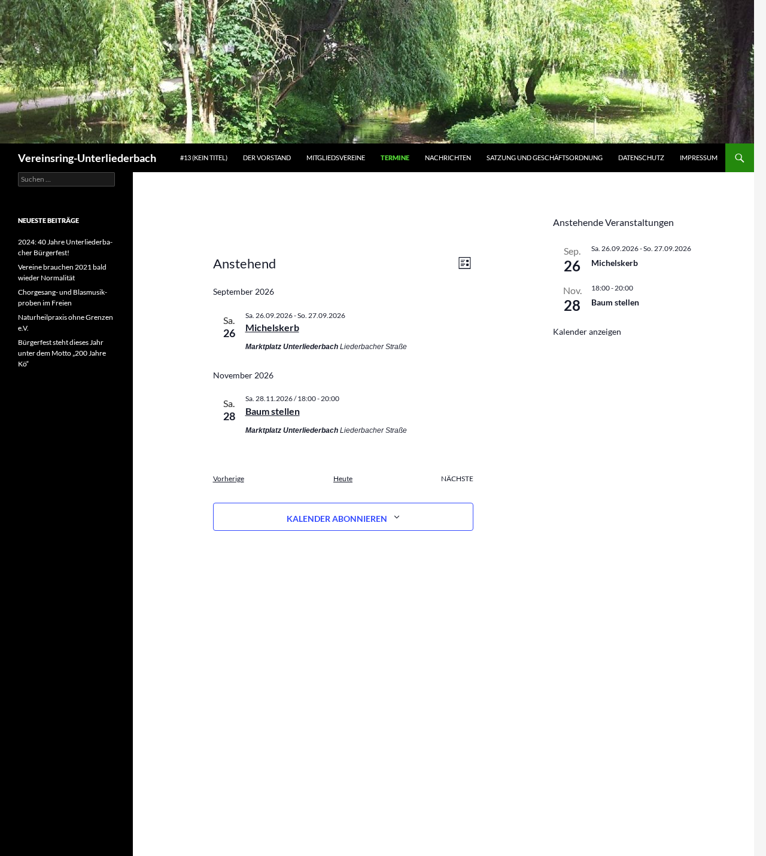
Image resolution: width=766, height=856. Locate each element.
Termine (395, 157)
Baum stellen (272, 411)
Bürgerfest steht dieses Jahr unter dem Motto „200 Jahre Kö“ (62, 353)
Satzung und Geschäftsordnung (545, 157)
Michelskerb (272, 327)
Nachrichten (448, 157)
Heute (342, 478)
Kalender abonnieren (337, 518)
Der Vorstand (267, 157)
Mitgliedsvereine (335, 157)
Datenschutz (641, 157)
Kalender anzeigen (587, 331)
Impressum (699, 157)
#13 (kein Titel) (203, 157)
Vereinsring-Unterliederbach (87, 157)
